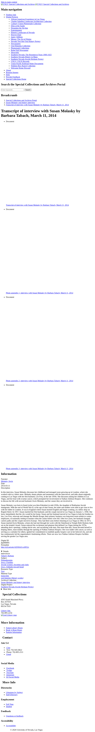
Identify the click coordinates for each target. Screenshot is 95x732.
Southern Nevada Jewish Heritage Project (17, 587)
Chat (8, 648)
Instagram (10, 675)
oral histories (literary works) (12, 578)
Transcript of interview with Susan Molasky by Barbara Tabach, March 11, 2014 (37, 105)
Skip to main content (9, 2)
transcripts (5, 576)
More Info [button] (7, 589)
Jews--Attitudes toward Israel (12, 567)
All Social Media (12, 677)
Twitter (9, 670)
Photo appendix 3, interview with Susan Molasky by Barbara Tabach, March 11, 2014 (39, 469)
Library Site (6, 611)
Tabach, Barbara (7, 556)
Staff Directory (12, 695)
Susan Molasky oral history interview (20, 103)
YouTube (10, 673)
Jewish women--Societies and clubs (15, 565)
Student (9, 706)
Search (27, 90)
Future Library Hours (14, 628)
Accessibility (11, 726)
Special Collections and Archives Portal (21, 100)
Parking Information (14, 632)
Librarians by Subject (14, 692)
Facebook (10, 668)
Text (2, 571)
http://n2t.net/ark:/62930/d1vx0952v (15, 547)
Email (8, 654)
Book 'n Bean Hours (14, 630)
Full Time (9, 704)
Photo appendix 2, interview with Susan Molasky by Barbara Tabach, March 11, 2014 (39, 381)
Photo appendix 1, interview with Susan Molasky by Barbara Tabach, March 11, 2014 (39, 293)
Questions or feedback (14, 716)
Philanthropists (6, 560)
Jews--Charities (7, 562)
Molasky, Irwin (7, 481)
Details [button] (6, 551)
